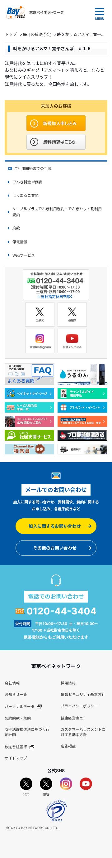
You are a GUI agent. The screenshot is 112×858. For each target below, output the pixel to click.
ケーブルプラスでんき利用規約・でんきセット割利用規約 (57, 211)
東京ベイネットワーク (34, 12)
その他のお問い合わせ (55, 547)
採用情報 (68, 683)
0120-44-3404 (61, 611)
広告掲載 (68, 746)
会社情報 (12, 683)
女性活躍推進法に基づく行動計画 (27, 732)
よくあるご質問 (25, 195)
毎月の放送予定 (37, 34)
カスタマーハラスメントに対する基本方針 (83, 732)
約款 (16, 228)
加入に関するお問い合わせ (55, 526)
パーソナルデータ (20, 706)
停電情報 (19, 242)
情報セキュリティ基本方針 (83, 694)
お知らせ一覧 (16, 694)
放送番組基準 (16, 746)
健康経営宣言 (72, 718)
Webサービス (23, 255)
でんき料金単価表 (27, 182)
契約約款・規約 (18, 718)
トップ (11, 34)
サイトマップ (16, 758)
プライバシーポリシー (79, 706)
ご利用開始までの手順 (32, 168)
